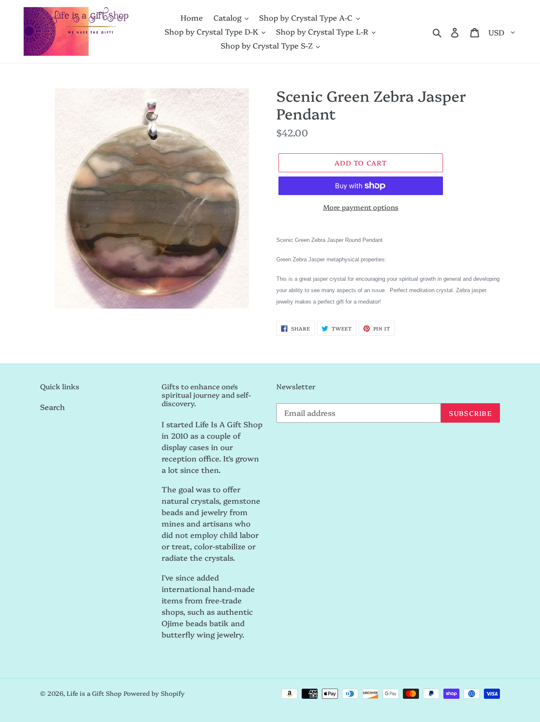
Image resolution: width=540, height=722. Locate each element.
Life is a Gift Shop (94, 693)
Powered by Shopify (154, 693)
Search (52, 407)
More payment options (360, 207)
